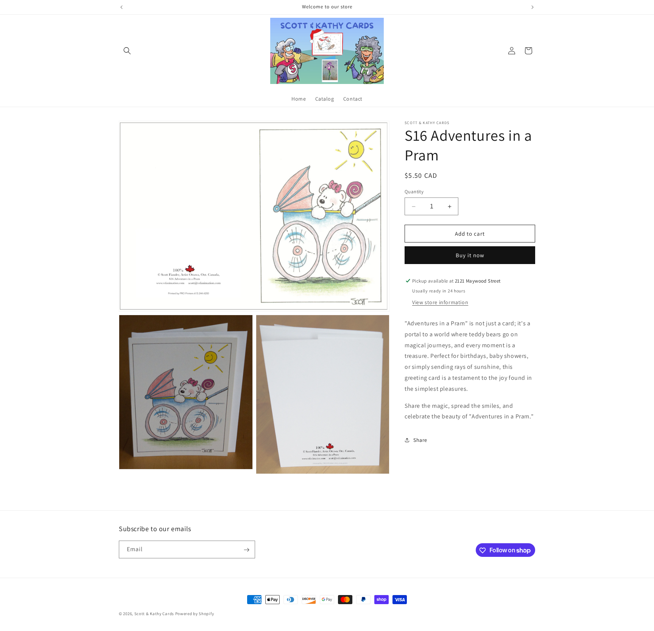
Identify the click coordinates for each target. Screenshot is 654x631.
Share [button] (420, 440)
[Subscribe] (246, 550)
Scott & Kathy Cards (154, 613)
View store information (440, 302)
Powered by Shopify (194, 613)
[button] (127, 50)
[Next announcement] (532, 7)
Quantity (414, 191)
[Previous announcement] (121, 7)
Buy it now (470, 255)
